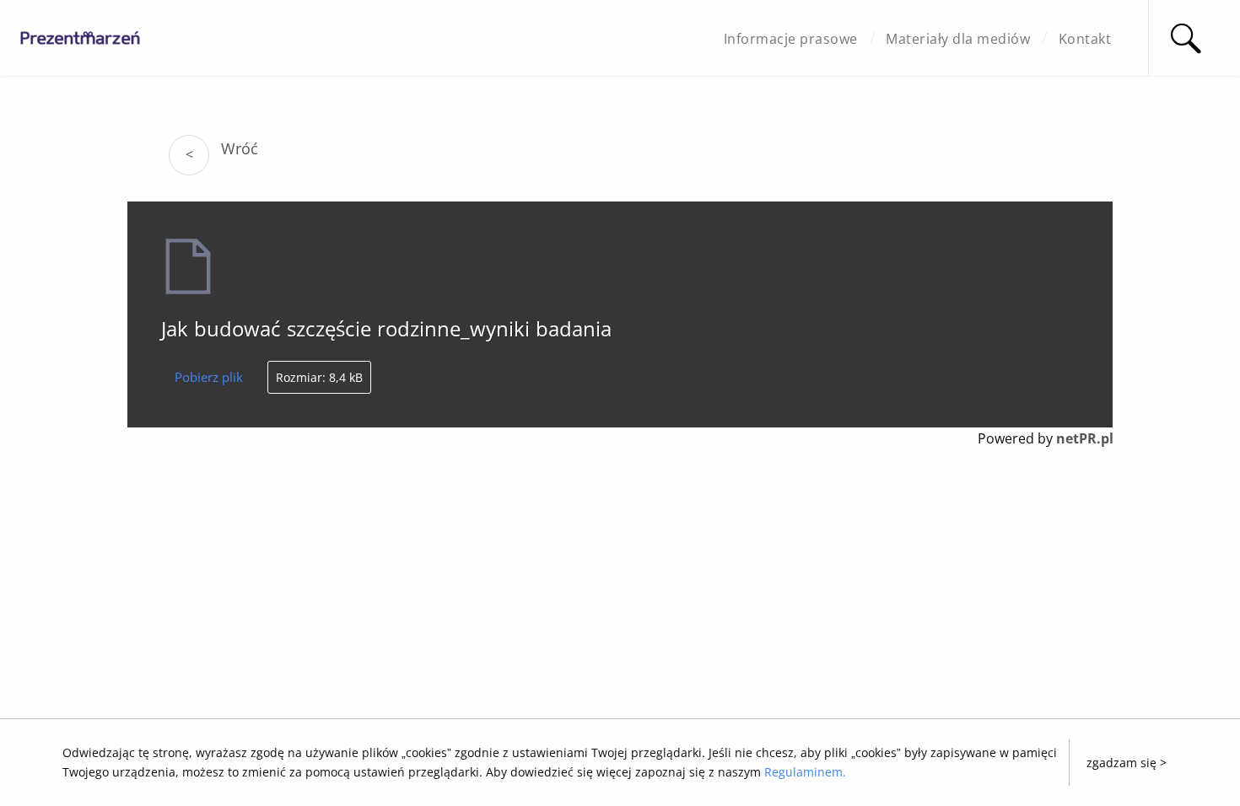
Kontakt (1085, 39)
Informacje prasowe (791, 39)
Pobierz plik (209, 376)
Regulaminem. (805, 772)
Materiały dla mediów (958, 39)
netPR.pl (1084, 438)
